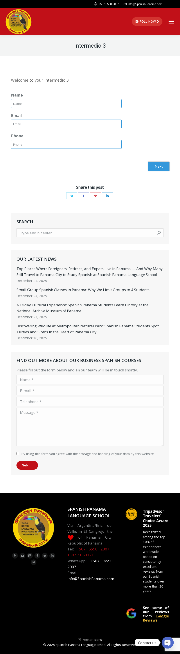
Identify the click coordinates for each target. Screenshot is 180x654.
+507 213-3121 (80, 554)
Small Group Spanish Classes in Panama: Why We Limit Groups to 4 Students (82, 289)
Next (159, 166)
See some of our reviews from (156, 614)
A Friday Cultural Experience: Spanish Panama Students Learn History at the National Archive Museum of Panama (82, 307)
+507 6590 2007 (93, 549)
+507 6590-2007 (108, 4)
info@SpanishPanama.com (145, 4)
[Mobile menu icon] (171, 21)
